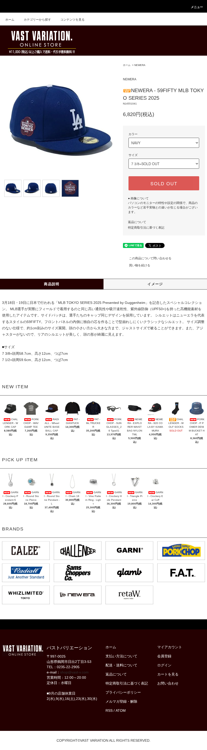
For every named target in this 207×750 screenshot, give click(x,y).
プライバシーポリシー (123, 692)
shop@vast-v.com (74, 672)
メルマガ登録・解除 (121, 701)
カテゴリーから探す (37, 19)
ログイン (164, 665)
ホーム (9, 19)
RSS (109, 710)
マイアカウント (169, 647)
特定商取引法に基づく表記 (146, 227)
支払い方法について (121, 656)
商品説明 (52, 284)
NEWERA (139, 65)
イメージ (155, 284)
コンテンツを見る (72, 19)
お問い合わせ (167, 683)
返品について (137, 222)
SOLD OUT (163, 183)
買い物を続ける (139, 265)
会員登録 (164, 656)
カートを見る (167, 674)
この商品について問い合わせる (150, 258)
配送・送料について (121, 665)
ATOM (121, 710)
